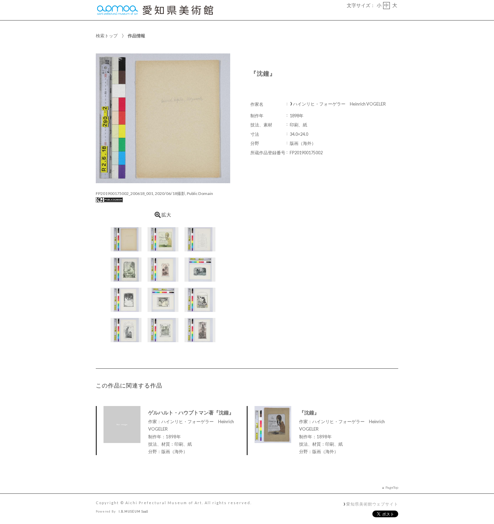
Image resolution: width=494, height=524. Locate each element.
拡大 (166, 214)
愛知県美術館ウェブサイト (372, 503)
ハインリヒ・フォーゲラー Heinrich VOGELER (339, 104)
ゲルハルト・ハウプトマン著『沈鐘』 (191, 412)
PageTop (391, 487)
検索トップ (107, 35)
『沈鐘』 (309, 412)
